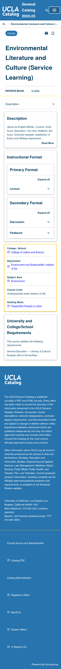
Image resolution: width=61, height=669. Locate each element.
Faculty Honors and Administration (25, 543)
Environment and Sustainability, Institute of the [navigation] (32, 266)
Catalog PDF (18, 560)
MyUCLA (16, 612)
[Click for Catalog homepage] (10, 12)
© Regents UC (19, 646)
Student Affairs (19, 629)
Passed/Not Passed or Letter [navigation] (26, 306)
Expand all (44, 179)
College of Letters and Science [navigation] (27, 252)
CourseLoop (51, 664)
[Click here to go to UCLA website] (12, 380)
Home (5, 24)
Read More (48, 143)
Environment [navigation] (18, 281)
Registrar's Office (20, 595)
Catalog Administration (19, 577)
